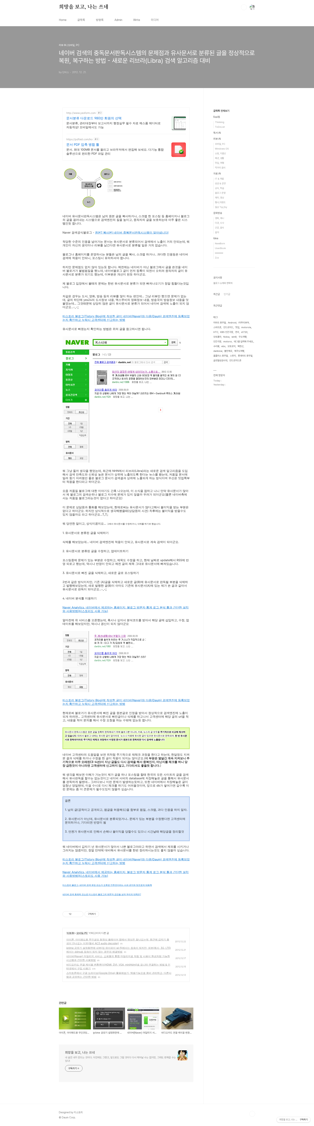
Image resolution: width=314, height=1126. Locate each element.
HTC (215, 332)
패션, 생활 (219, 158)
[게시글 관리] (79, 914)
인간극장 (217, 341)
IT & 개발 (219, 178)
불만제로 (228, 351)
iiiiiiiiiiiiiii (219, 253)
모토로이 (232, 346)
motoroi (227, 341)
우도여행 (243, 336)
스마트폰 (217, 327)
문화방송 (217, 213)
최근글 (216, 294)
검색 (244, 7)
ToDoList (220, 127)
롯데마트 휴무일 (245, 355)
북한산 (240, 346)
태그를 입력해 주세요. (243, 341)
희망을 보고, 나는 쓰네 (83, 7)
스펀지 (233, 355)
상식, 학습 (219, 188)
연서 (237, 332)
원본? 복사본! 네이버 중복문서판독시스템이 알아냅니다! (131, 232)
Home (63, 20)
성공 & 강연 (220, 183)
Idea (215, 238)
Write (136, 20)
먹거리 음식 (220, 167)
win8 (234, 336)
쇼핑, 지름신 (220, 153)
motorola (246, 327)
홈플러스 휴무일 (220, 355)
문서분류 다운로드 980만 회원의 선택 (94, 118)
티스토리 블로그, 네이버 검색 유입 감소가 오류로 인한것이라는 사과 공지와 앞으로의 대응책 (107, 885)
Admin (118, 20)
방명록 (100, 20)
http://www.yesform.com (81, 112)
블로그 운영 (220, 193)
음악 (217, 232)
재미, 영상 (219, 197)
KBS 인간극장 (226, 332)
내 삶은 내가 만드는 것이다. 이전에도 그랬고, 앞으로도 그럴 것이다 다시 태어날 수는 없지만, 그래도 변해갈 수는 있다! (120, 1059)
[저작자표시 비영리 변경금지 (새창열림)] (104, 914)
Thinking (219, 122)
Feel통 (216, 117)
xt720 (244, 332)
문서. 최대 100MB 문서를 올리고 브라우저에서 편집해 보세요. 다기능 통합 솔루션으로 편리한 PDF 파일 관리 (115, 151)
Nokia (226, 336)
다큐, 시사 (219, 223)
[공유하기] (75, 914)
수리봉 (216, 346)
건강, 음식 (219, 227)
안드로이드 (228, 327)
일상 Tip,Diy (221, 207)
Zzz (217, 257)
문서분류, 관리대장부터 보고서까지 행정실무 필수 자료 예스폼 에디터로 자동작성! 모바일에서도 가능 (113, 125)
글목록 (81, 20)
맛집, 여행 (219, 163)
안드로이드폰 (235, 360)
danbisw (217, 351)
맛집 (237, 327)
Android (232, 322)
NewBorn (220, 243)
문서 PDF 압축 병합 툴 (82, 144)
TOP (252, 1114)
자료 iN (217, 173)
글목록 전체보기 (221, 110)
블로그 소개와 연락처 (222, 283)
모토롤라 (217, 336)
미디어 (155, 20)
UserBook (220, 248)
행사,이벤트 (220, 202)
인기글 (227, 294)
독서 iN (217, 132)
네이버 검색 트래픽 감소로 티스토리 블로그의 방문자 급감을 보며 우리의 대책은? (102, 894)
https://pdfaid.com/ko (79, 139)
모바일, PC (82, 932)
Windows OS (222, 148)
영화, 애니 (219, 218)
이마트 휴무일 (219, 322)
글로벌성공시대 (220, 360)
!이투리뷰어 (243, 322)
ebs (223, 346)
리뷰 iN (70, 932)
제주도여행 (239, 351)
